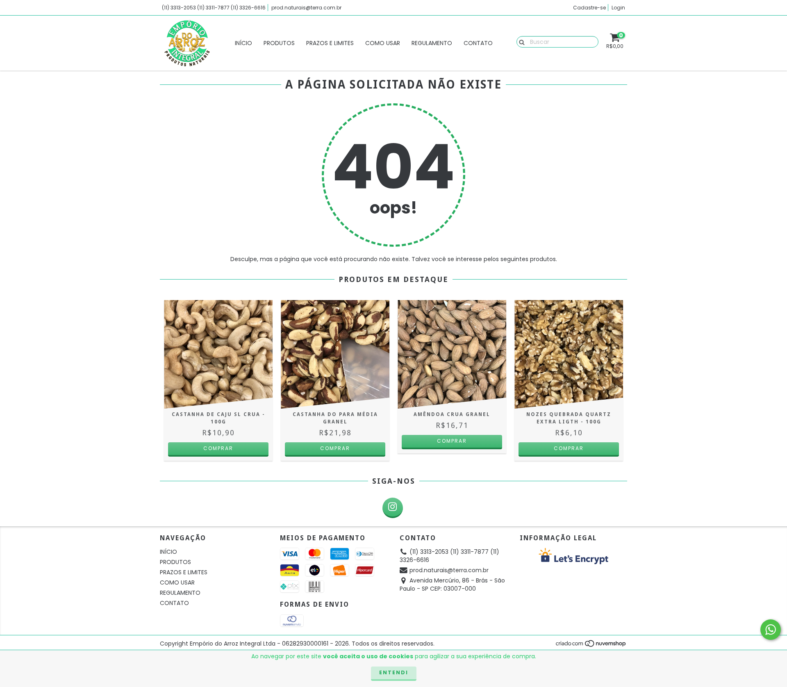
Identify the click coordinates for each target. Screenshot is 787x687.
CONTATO (478, 43)
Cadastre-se (589, 7)
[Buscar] (519, 41)
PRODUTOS (279, 43)
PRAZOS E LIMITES (330, 43)
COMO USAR (382, 43)
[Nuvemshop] (591, 645)
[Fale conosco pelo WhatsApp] (770, 629)
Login (618, 7)
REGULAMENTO (432, 43)
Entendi (393, 672)
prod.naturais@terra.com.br (306, 7)
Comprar (335, 448)
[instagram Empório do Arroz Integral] (392, 508)
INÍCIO (243, 43)
